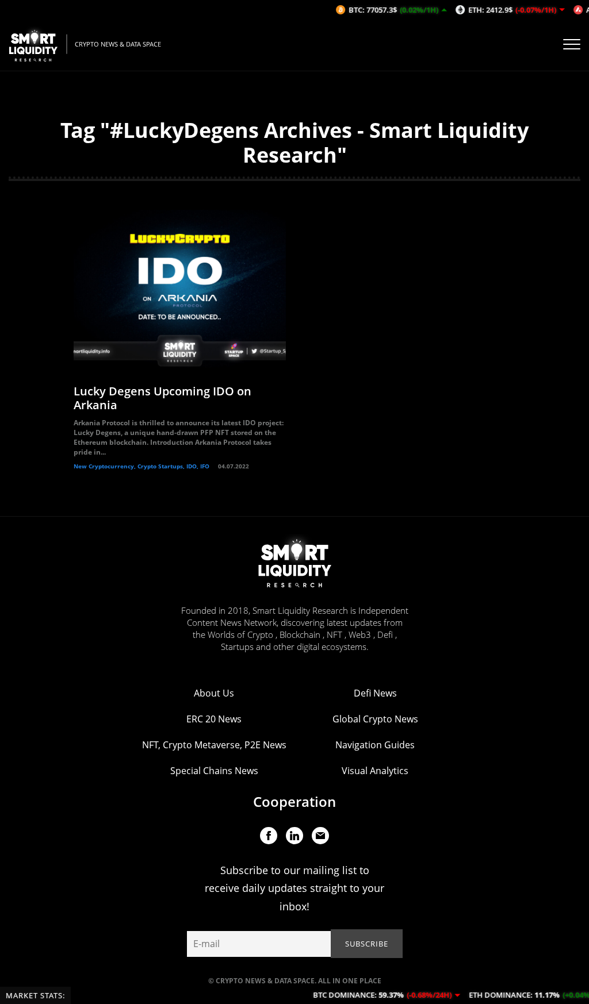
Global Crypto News (375, 719)
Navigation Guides (375, 744)
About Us (214, 693)
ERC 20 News (214, 719)
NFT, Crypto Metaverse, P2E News (214, 744)
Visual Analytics (375, 770)
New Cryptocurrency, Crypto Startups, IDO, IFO (141, 466)
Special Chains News (214, 770)
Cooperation (294, 801)
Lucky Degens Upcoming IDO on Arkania (162, 398)
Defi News (375, 693)
